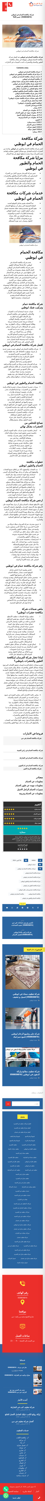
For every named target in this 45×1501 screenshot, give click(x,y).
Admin (33, 860)
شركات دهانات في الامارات (22, 1233)
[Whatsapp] (6, 1495)
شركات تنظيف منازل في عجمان (22, 1229)
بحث (8, 1103)
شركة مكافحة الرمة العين (32, 768)
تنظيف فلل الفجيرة (13, 1157)
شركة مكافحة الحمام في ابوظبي (30, 72)
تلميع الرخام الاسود (30, 1136)
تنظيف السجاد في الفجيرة (29, 1145)
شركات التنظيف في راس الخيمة (22, 1204)
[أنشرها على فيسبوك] (38, 907)
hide (26, 68)
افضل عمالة (35, 129)
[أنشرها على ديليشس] (17, 907)
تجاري (21, 1450)
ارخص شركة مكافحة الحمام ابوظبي (28, 93)
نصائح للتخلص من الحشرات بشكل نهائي (27, 89)
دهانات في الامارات (22, 1199)
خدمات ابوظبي (31, 864)
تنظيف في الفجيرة (15, 1166)
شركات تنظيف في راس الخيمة (22, 1216)
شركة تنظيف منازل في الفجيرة (22, 1254)
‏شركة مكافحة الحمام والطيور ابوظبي (30, 881)
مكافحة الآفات (21, 1437)
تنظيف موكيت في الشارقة (29, 1187)
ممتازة (37, 132)
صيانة (21, 1448)
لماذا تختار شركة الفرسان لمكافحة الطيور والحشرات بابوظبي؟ (25, 659)
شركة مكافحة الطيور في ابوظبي (31, 885)
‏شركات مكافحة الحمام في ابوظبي (26, 869)
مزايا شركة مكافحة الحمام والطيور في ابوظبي (25, 74)
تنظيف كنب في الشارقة (14, 1170)
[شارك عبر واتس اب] (12, 907)
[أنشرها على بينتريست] (28, 907)
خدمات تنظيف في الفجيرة (22, 1191)
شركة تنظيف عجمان (22, 1237)
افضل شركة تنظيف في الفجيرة (22, 1128)
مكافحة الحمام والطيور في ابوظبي (29, 86)
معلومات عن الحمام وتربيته (30, 117)
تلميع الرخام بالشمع (15, 1140)
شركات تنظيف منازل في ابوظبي (22, 1225)
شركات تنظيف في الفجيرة (22, 1212)
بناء (21, 1443)
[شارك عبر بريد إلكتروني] (7, 907)
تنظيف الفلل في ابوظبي (30, 1149)
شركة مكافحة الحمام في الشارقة (31, 758)
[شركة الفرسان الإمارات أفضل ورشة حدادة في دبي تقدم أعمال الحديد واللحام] (35, 4)
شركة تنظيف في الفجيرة (30, 1246)
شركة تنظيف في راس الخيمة (22, 1250)
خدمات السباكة (13, 1187)
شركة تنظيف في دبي (13, 1246)
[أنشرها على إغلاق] (33, 907)
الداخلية (21, 1458)
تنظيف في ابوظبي (29, 1166)
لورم (21, 1465)
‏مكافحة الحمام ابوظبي (34, 894)
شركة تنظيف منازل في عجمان (29, 1258)
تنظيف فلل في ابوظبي (31, 1161)
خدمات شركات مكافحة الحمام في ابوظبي (27, 77)
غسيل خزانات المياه (22, 1262)
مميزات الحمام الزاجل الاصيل (29, 115)
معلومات (21, 1468)
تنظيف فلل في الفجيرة (14, 1161)
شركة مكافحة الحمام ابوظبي (32, 873)
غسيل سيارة (21, 1445)
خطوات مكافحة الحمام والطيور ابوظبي (27, 91)
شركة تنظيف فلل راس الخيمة (22, 1241)
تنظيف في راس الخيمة (31, 1170)
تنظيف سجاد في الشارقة (29, 1157)
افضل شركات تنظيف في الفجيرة (22, 1124)
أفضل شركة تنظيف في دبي (22, 1421)
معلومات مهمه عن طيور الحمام (29, 113)
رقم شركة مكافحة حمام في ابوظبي (28, 96)
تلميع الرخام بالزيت (30, 1140)
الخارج (21, 1460)
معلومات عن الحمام (32, 110)
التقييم (38, 120)
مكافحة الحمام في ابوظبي (32, 79)
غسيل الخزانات (12, 1258)
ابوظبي (13, 149)
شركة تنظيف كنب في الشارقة (22, 1407)
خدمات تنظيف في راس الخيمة (22, 1195)
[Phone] (6, 1489)
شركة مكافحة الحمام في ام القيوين (30, 765)
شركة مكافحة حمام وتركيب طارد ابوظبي (29, 890)
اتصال (21, 1463)
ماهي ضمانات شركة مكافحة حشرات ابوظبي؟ (25, 98)
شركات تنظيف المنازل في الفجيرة (22, 1208)
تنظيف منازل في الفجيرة (22, 1178)
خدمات (21, 1455)
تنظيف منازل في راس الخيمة (22, 1183)
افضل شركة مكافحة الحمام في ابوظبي (27, 84)
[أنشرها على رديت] (22, 907)
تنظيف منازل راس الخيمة (22, 1174)
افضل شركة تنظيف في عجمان (22, 1132)
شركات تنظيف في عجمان (22, 1220)
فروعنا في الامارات (33, 105)
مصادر (37, 108)
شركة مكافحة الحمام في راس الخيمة (30, 750)
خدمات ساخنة (21, 1475)
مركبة (21, 1440)
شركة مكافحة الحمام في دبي (31, 738)
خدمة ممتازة (35, 122)
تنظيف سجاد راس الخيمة (22, 1153)
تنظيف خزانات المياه (13, 1149)
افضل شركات (34, 127)
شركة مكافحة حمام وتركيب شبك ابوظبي (27, 81)
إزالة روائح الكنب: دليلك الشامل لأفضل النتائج (22, 1414)
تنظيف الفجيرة (13, 1145)
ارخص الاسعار (34, 125)
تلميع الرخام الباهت (15, 1136)
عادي (21, 1453)
